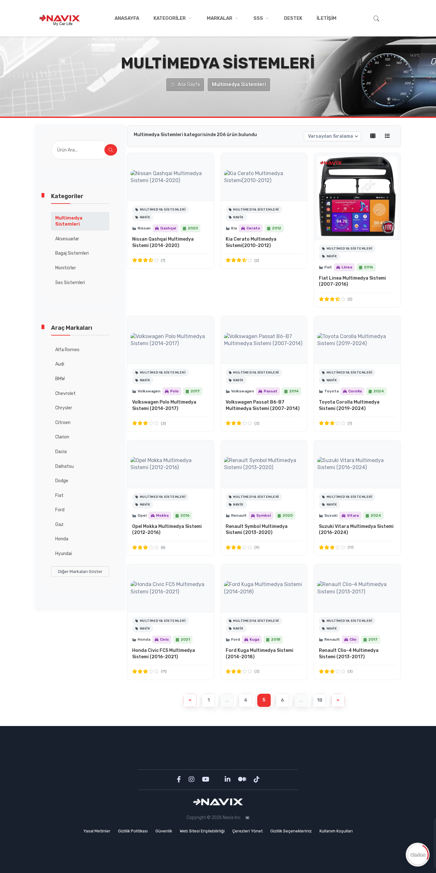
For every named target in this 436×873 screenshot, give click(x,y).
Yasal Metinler (96, 831)
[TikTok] (256, 779)
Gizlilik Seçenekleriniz (291, 831)
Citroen (63, 422)
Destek (293, 18)
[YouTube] (206, 779)
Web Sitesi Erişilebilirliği (202, 831)
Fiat (59, 495)
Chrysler (63, 408)
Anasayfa (127, 18)
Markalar (219, 18)
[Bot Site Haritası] (247, 818)
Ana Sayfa (188, 84)
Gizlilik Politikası (133, 831)
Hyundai (63, 553)
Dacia (61, 451)
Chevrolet (65, 393)
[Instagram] (192, 779)
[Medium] (242, 779)
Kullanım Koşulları (336, 831)
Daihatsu (64, 466)
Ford (59, 510)
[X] (217, 779)
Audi (59, 364)
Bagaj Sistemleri (72, 253)
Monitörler (65, 268)
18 (319, 700)
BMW (60, 379)
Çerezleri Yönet (247, 831)
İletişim (326, 18)
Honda (61, 539)
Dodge (61, 480)
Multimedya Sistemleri (68, 221)
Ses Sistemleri (70, 282)
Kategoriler (170, 18)
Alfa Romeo (67, 349)
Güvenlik (163, 831)
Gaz (59, 524)
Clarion (62, 437)
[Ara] (110, 150)
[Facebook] (179, 779)
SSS (258, 18)
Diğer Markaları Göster (80, 571)
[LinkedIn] (228, 779)
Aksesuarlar (67, 239)
